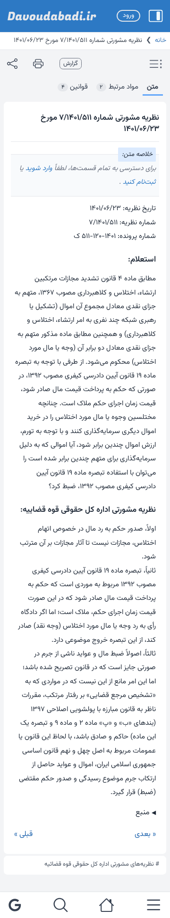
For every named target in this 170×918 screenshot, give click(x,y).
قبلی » (23, 834)
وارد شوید (38, 168)
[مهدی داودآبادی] (52, 16)
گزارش (70, 63)
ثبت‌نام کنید (138, 182)
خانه (160, 40)
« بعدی (145, 834)
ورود (128, 15)
